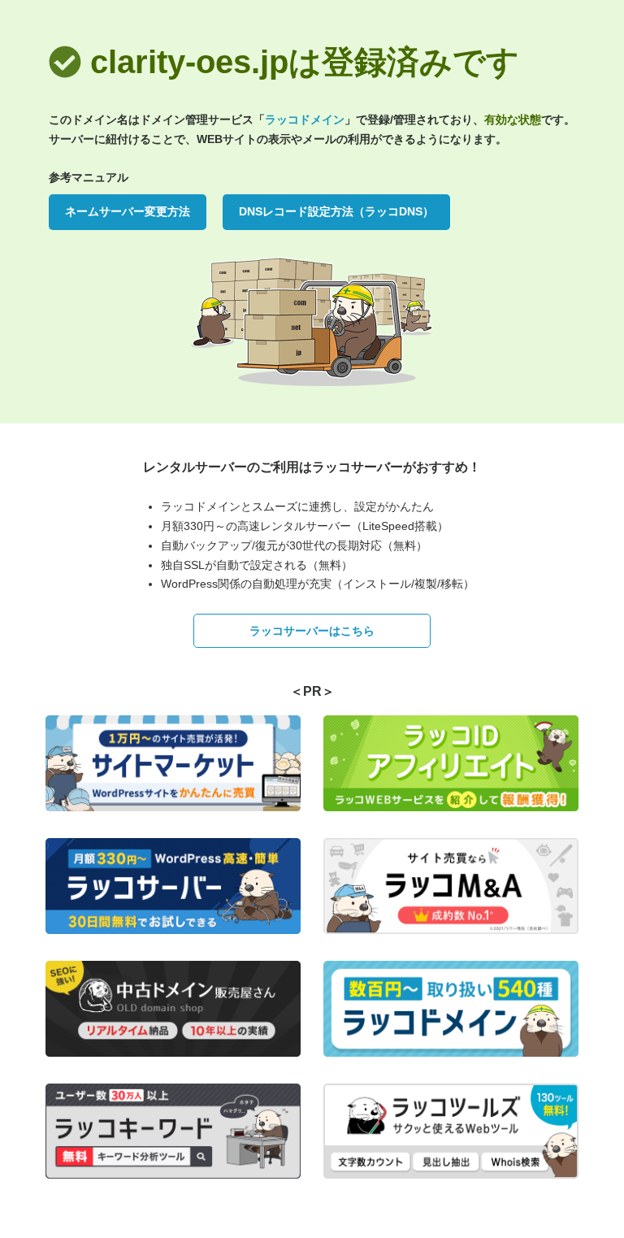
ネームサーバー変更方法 (127, 211)
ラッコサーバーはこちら (312, 630)
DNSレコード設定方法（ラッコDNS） (336, 211)
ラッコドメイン (304, 119)
